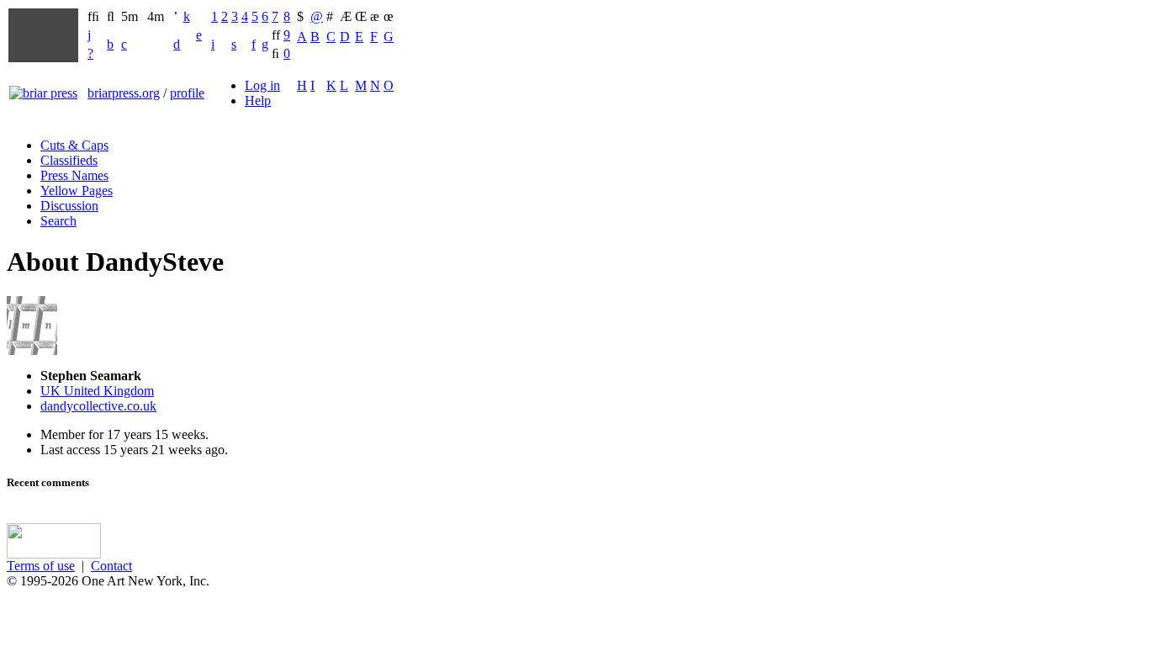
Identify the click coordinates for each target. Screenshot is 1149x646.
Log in (262, 85)
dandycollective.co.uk (98, 406)
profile (187, 93)
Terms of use (41, 566)
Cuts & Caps (74, 145)
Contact (111, 566)
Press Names (74, 175)
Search (58, 221)
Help (258, 100)
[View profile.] (32, 350)
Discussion (69, 206)
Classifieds (69, 160)
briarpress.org (123, 93)
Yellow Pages (76, 190)
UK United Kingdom (97, 391)
